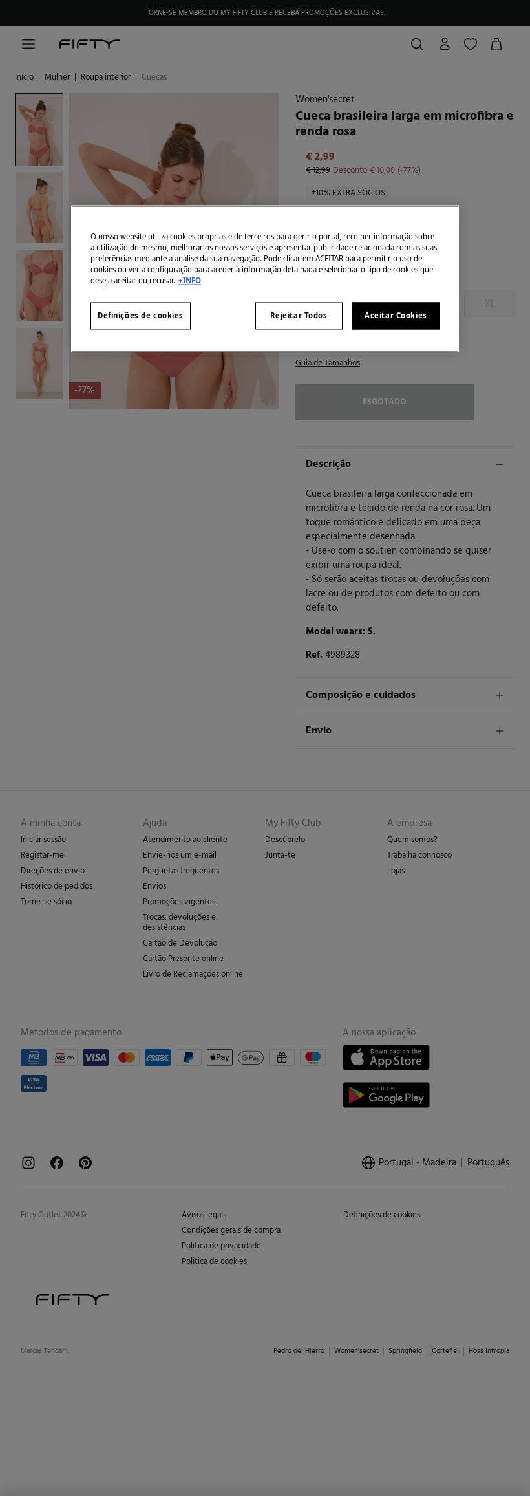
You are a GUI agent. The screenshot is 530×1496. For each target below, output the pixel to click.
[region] (265, 278)
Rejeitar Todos (299, 316)
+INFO (189, 281)
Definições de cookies (141, 316)
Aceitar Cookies (396, 316)
